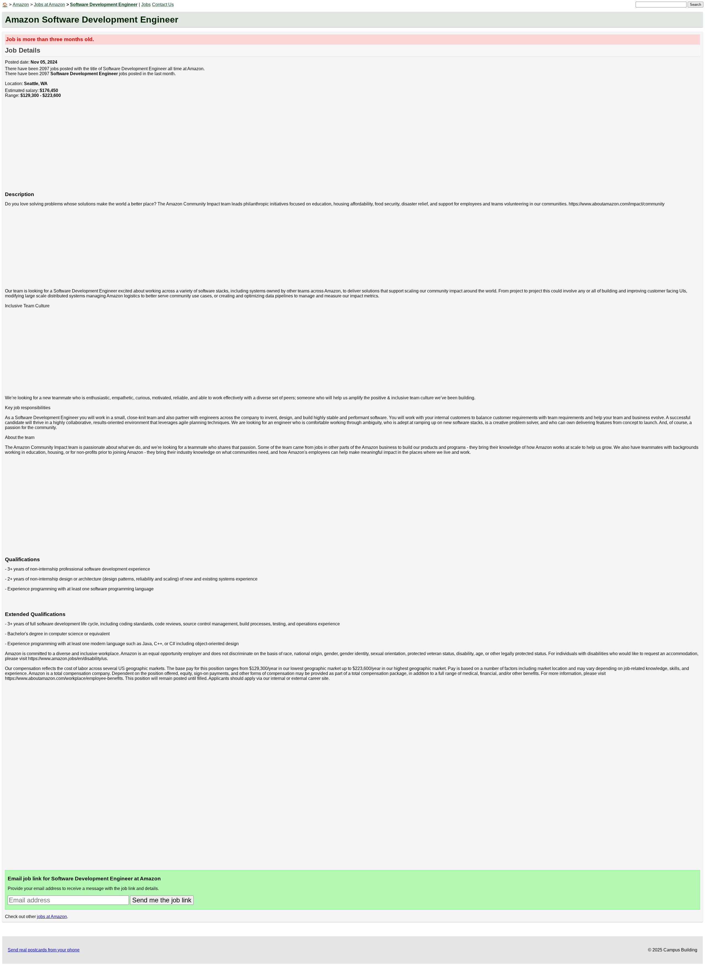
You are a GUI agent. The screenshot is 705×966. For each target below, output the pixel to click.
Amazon (21, 4)
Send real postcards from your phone (44, 950)
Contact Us (163, 4)
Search (695, 4)
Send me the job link (161, 900)
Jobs (146, 4)
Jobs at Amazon (49, 4)
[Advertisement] (170, 147)
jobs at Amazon (52, 916)
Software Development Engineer (103, 4)
